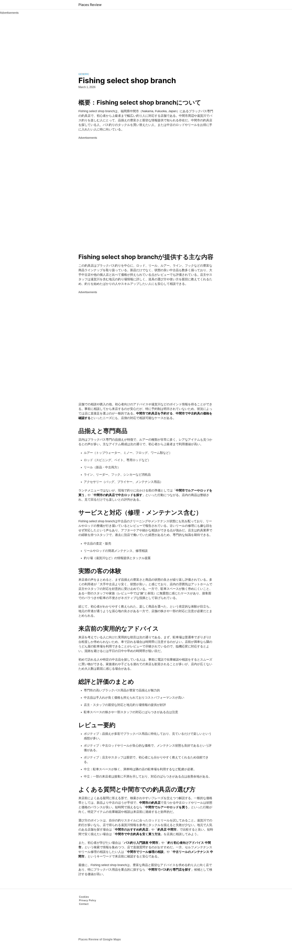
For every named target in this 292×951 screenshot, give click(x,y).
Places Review (90, 4)
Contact (84, 904)
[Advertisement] (146, 40)
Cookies (84, 896)
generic (83, 74)
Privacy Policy (87, 900)
